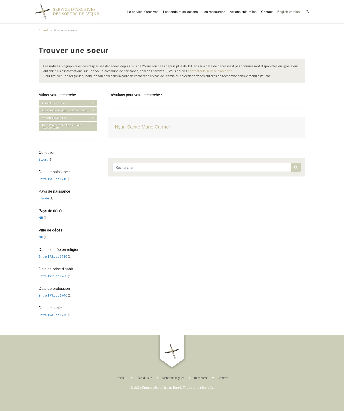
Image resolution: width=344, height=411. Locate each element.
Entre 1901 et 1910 (53, 179)
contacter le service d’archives (210, 71)
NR (41, 218)
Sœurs (44, 159)
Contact (267, 12)
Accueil (43, 30)
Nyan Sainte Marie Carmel (142, 126)
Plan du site (144, 378)
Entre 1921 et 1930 (53, 256)
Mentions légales (173, 378)
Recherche (201, 378)
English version (288, 12)
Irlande (44, 198)
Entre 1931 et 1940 (53, 295)
